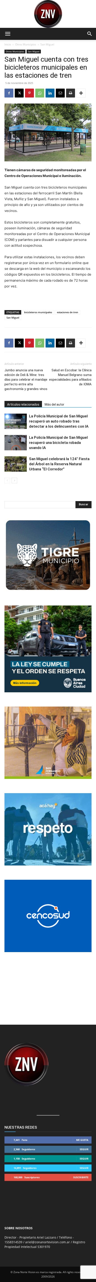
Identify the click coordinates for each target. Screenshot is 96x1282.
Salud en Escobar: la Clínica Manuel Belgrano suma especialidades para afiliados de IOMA (70, 377)
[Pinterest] (29, 93)
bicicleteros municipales (38, 312)
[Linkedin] (50, 93)
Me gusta (82, 1140)
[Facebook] (8, 93)
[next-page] (14, 480)
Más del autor (54, 404)
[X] (19, 93)
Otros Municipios (25, 44)
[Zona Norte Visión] (48, 14)
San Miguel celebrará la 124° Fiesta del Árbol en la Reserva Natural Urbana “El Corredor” (59, 464)
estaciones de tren (67, 312)
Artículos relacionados (23, 404)
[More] (81, 93)
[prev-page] (7, 480)
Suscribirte (80, 1177)
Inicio (7, 44)
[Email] (60, 93)
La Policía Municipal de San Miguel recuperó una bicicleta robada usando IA (58, 442)
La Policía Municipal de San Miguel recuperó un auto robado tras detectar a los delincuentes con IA (58, 421)
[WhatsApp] (39, 93)
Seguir (84, 1149)
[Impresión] (70, 93)
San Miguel (47, 44)
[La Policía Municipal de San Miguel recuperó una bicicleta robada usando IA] (15, 442)
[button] (7, 34)
